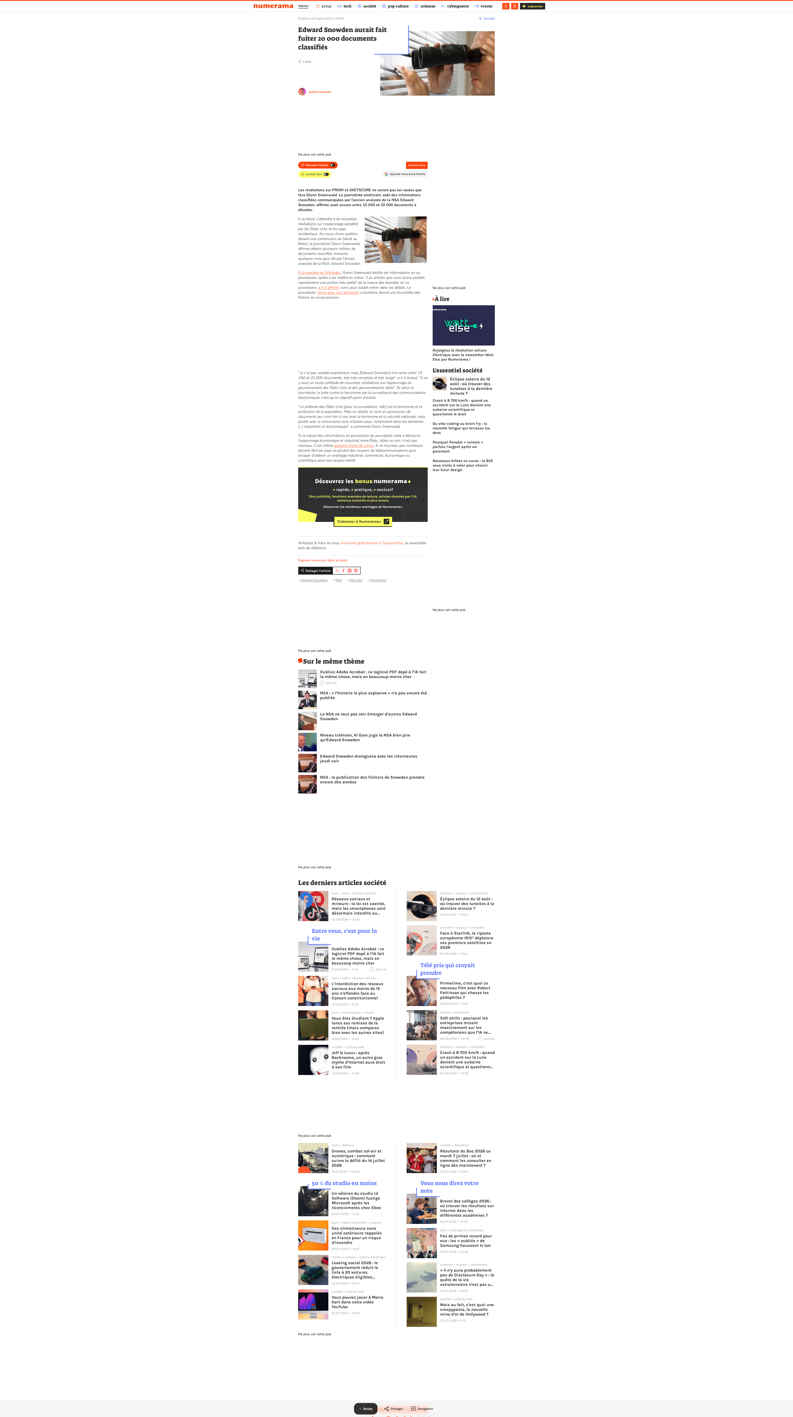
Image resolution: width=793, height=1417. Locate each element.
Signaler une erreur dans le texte (322, 560)
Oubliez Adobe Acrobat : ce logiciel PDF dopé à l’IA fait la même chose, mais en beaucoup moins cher (373, 674)
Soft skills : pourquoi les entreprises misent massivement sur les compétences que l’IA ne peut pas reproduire (464, 1025)
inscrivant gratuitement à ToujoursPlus (372, 542)
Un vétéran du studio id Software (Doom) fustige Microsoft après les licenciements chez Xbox (356, 1200)
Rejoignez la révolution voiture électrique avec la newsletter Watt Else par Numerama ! (463, 355)
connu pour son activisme (338, 292)
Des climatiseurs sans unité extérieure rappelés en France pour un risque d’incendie (357, 1235)
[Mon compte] (505, 6)
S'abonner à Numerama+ (359, 521)
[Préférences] (514, 6)
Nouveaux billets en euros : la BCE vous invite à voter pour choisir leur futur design (463, 465)
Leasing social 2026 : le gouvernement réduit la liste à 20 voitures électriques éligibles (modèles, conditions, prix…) (355, 1269)
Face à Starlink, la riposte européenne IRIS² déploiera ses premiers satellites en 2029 (466, 940)
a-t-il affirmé (328, 287)
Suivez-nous (416, 165)
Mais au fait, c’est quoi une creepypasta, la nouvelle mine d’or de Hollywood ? (467, 1309)
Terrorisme (378, 580)
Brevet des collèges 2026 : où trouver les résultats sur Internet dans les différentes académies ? (467, 1208)
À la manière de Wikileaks (319, 272)
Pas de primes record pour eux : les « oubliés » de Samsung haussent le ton (466, 1241)
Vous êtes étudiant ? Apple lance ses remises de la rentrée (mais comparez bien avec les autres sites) (358, 1025)
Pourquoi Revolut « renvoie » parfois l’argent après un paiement (458, 447)
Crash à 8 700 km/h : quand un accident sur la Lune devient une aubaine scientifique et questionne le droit (462, 407)
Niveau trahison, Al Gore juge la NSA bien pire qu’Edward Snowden (365, 737)
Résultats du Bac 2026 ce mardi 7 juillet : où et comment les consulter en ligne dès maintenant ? (465, 1158)
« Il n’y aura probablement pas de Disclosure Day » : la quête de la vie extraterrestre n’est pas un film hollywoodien (467, 1277)
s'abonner (535, 6)
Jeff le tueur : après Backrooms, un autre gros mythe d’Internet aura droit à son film (358, 1059)
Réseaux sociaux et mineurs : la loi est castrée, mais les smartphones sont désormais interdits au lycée (359, 906)
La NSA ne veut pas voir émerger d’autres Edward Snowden (368, 716)
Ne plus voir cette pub (314, 154)
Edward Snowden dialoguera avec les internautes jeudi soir (368, 758)
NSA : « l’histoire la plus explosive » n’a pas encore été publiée (373, 695)
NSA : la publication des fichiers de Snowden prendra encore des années (372, 779)
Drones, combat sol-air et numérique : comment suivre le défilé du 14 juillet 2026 (358, 1158)
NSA (338, 580)
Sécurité (356, 580)
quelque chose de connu (354, 445)
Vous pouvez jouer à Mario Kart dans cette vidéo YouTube (357, 1302)
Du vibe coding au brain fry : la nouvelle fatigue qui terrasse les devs (461, 428)
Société (489, 18)
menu (303, 6)
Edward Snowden (314, 580)
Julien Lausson (320, 92)
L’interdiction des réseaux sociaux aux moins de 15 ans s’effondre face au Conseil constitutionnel (357, 990)
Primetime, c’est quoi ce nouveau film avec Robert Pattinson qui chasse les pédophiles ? (465, 990)
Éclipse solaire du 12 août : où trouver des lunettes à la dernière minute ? (471, 386)
